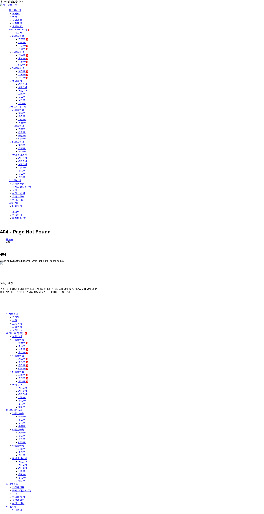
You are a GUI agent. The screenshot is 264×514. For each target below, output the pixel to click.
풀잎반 (22, 97)
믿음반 (23, 39)
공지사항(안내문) (21, 187)
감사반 (23, 74)
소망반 (22, 42)
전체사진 (17, 32)
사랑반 (23, 45)
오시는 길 (17, 26)
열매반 (22, 103)
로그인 (16, 212)
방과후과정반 (19, 154)
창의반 (23, 58)
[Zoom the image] (132, 266)
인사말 (16, 13)
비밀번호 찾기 (20, 218)
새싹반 (22, 93)
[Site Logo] (8, 4)
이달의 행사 (18, 193)
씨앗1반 (22, 84)
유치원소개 (15, 10)
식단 (14, 190)
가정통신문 (18, 183)
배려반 (23, 65)
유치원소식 (15, 180)
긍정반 (23, 61)
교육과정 (17, 20)
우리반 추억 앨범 (19, 29)
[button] (2, 308)
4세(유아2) (18, 52)
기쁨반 (23, 55)
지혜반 (23, 71)
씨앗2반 (22, 87)
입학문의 (13, 203)
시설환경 (17, 23)
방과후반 (17, 81)
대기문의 (17, 206)
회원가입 (17, 215)
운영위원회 (18, 196)
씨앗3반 (22, 90)
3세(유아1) (18, 36)
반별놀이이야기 (17, 106)
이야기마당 (18, 199)
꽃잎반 (22, 100)
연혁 (14, 16)
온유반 (23, 49)
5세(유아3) (18, 68)
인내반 (23, 77)
